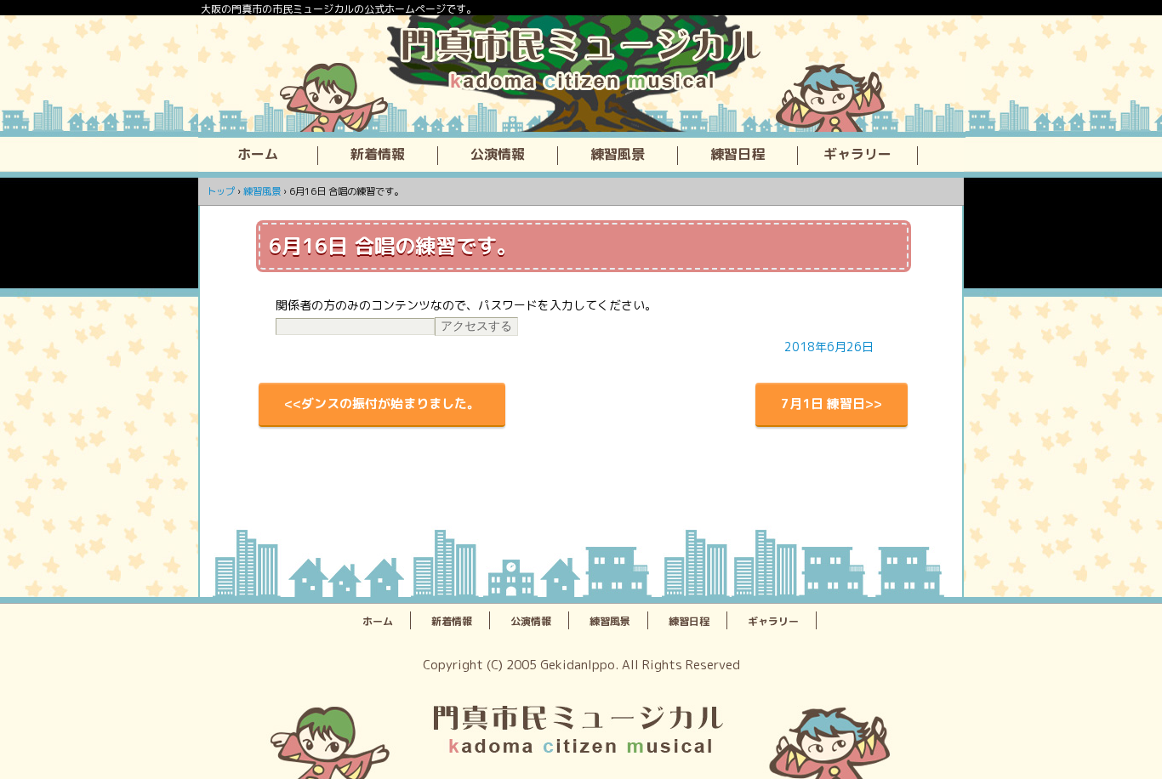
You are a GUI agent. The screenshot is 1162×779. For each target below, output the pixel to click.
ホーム (257, 154)
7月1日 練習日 (823, 403)
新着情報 (377, 154)
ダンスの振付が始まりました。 (390, 403)
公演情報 (497, 154)
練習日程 (737, 154)
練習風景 (617, 154)
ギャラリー (857, 154)
